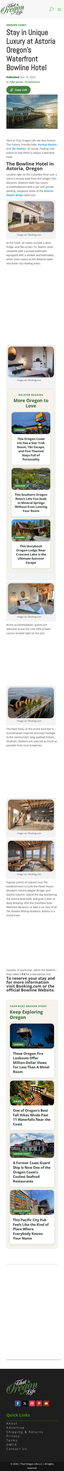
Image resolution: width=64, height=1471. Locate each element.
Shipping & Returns (25, 1432)
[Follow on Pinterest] (39, 1403)
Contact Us (16, 1449)
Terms (12, 1440)
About (12, 1423)
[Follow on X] (25, 1403)
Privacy (13, 1436)
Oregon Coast (16, 25)
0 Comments (32, 81)
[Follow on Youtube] (46, 1403)
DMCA (11, 1445)
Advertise (15, 1428)
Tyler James (16, 81)
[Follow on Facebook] (18, 1403)
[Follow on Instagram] (32, 1403)
